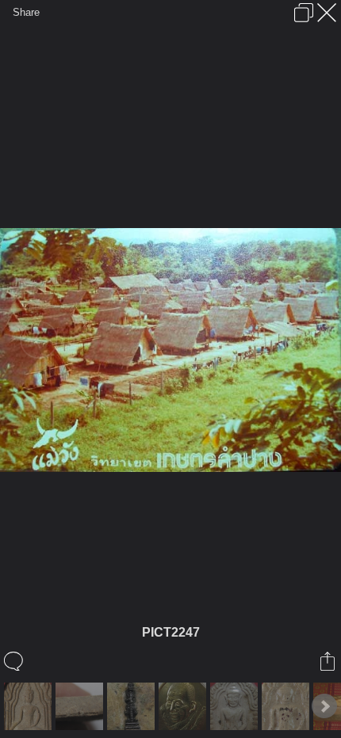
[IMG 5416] (81, 706)
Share (26, 12)
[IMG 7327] (236, 706)
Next (324, 706)
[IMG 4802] (184, 706)
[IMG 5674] (133, 706)
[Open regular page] (303, 12)
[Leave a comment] (14, 661)
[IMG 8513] (287, 706)
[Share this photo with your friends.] (328, 661)
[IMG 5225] (30, 706)
